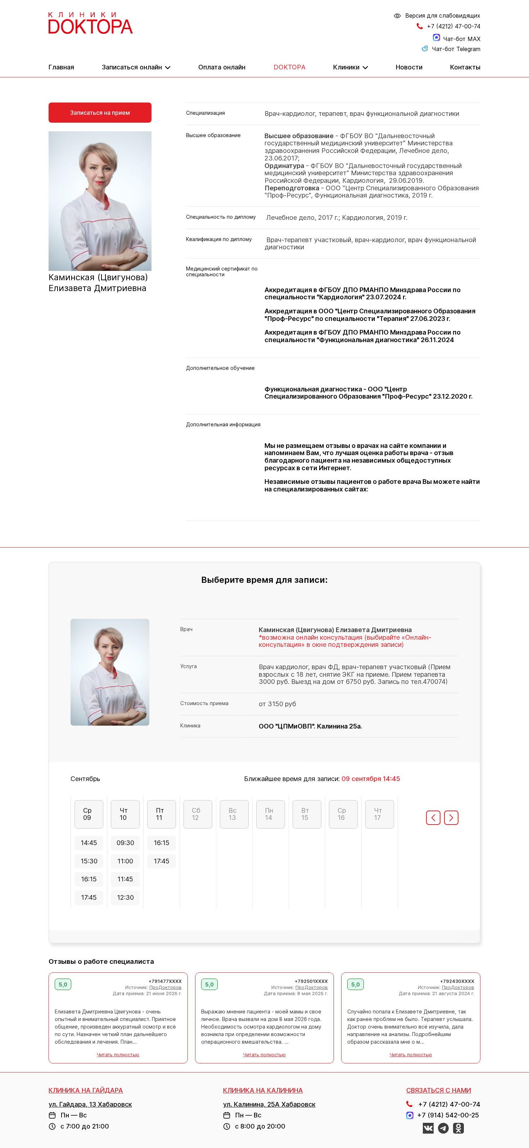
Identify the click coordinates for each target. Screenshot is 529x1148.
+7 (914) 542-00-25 (446, 1115)
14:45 (89, 843)
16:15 (89, 879)
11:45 (125, 879)
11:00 (125, 861)
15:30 (89, 861)
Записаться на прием (100, 112)
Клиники (346, 67)
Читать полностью (118, 1054)
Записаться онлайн (132, 67)
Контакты (465, 67)
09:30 (125, 843)
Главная (61, 67)
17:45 (89, 897)
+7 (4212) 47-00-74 (453, 26)
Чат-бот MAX (461, 39)
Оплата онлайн (221, 67)
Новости (409, 67)
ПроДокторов (165, 987)
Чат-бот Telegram (456, 49)
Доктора (289, 67)
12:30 (125, 897)
